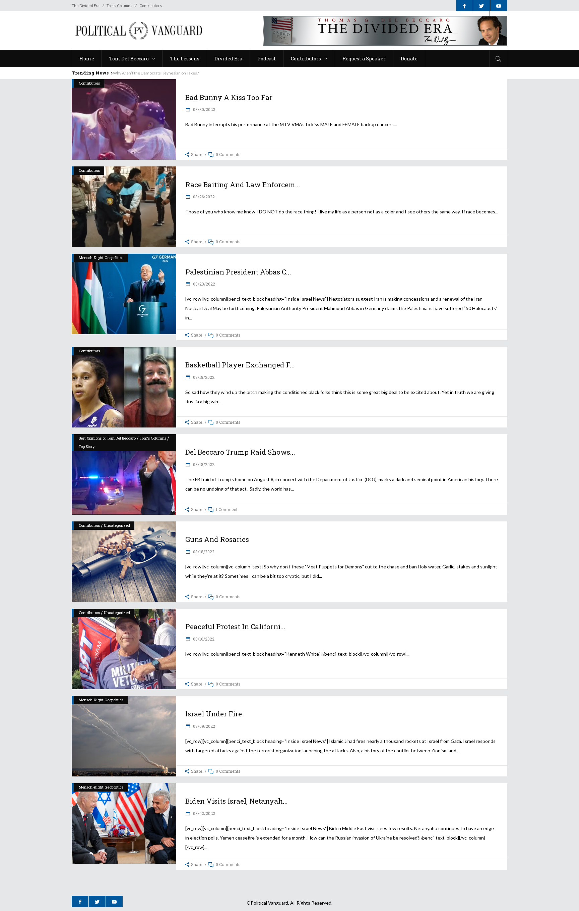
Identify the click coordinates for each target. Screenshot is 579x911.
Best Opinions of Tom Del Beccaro (107, 438)
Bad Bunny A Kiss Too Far (228, 97)
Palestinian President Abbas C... (238, 271)
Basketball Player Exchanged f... (240, 364)
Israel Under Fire (213, 713)
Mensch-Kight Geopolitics (101, 257)
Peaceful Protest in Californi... (235, 626)
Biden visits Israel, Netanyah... (236, 801)
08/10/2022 (203, 639)
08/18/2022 (203, 377)
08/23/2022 (203, 284)
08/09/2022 (203, 726)
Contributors (150, 5)
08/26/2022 (203, 196)
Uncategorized (117, 525)
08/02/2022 (203, 813)
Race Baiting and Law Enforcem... (242, 184)
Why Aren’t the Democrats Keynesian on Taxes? (156, 72)
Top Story (86, 446)
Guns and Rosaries (217, 539)
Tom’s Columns (119, 5)
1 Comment (227, 509)
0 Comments (228, 154)
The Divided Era (86, 5)
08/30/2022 (203, 109)
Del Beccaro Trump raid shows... (240, 452)
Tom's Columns (153, 438)
